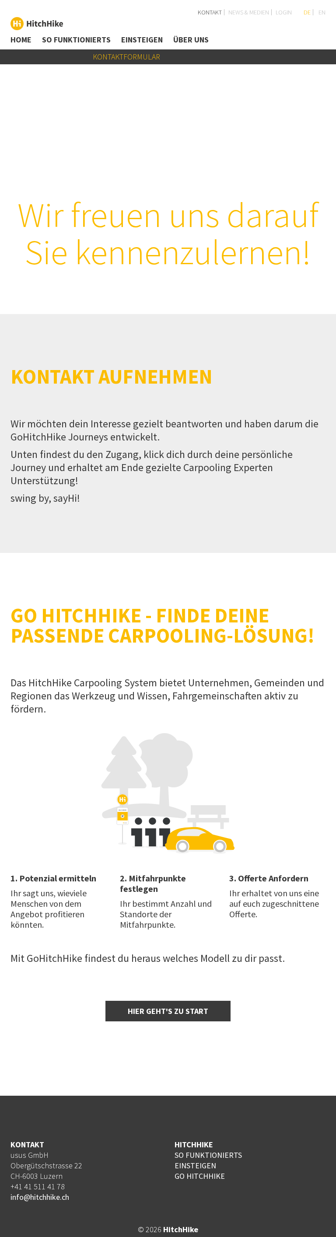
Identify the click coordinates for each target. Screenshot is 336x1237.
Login (284, 12)
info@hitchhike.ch (39, 1197)
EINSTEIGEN (195, 1165)
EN (321, 12)
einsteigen (142, 40)
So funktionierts (76, 40)
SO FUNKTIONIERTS (208, 1155)
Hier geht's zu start (168, 1011)
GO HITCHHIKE (200, 1176)
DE (306, 12)
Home (21, 40)
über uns (191, 40)
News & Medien (248, 12)
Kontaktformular (126, 57)
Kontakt (210, 12)
